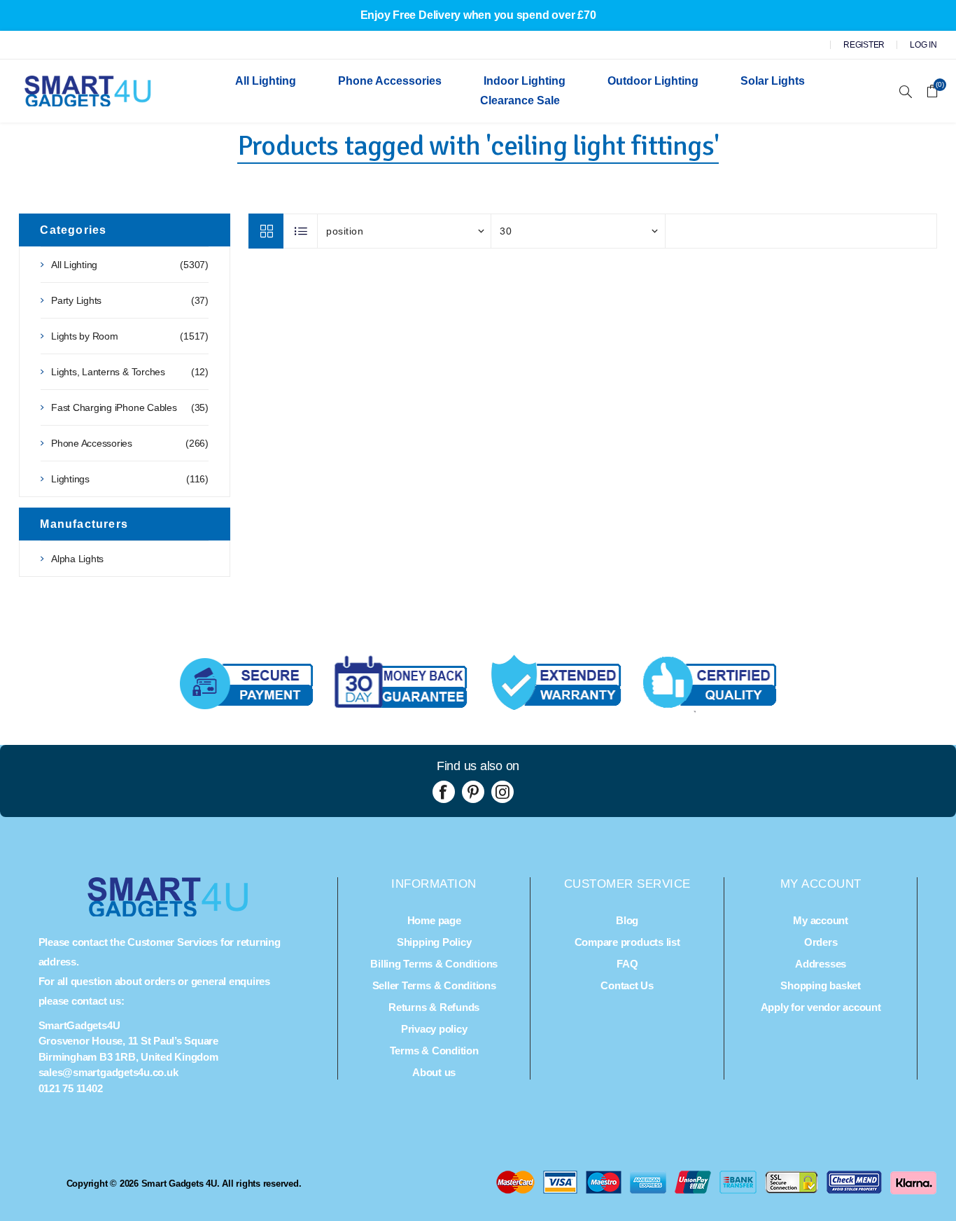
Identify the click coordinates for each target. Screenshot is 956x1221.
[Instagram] (502, 792)
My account (820, 920)
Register (864, 45)
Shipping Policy (434, 942)
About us (434, 1072)
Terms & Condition (434, 1050)
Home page (434, 920)
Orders (821, 942)
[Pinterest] (473, 792)
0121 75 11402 (70, 1088)
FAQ (627, 964)
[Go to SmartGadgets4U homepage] (167, 913)
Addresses (820, 964)
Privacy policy (434, 1029)
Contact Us (627, 985)
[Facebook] (444, 792)
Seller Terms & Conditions (434, 985)
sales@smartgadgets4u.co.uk (108, 1072)
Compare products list (627, 942)
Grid (265, 231)
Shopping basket (820, 985)
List (300, 231)
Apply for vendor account (821, 1007)
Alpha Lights (77, 558)
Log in (923, 45)
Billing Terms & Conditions (434, 964)
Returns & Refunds (433, 1007)
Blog (627, 920)
